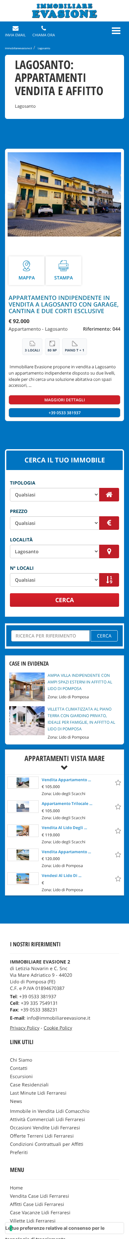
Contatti (18, 1068)
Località (21, 539)
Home (16, 1187)
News (16, 1101)
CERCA (64, 600)
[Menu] (116, 30)
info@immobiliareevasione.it (58, 1018)
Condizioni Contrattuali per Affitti (46, 1144)
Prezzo (18, 511)
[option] (64, 787)
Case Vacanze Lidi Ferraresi (40, 1212)
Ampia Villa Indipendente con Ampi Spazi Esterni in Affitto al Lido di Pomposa (80, 682)
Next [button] (120, 194)
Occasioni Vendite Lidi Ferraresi (45, 1127)
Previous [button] (5, 194)
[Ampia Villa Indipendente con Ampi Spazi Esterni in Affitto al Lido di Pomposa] (27, 686)
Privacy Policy (24, 1028)
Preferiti (19, 1152)
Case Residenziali (29, 1084)
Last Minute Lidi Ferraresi (38, 1093)
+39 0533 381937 (65, 413)
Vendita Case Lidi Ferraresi (39, 1196)
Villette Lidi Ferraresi (33, 1221)
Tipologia (22, 483)
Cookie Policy (58, 1028)
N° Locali (22, 568)
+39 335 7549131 (39, 1003)
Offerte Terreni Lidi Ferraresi (42, 1136)
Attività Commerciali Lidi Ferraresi (47, 1119)
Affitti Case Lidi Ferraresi (37, 1204)
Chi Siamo (21, 1060)
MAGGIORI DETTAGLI (64, 400)
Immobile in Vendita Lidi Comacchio (49, 1111)
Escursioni (21, 1076)
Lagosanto (56, 329)
